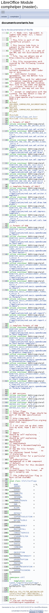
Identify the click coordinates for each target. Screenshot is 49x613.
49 (4, 281)
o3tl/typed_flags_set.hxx (23, 117)
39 (4, 206)
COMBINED (18, 547)
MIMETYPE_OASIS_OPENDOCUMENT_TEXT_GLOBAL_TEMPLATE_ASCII (27, 339)
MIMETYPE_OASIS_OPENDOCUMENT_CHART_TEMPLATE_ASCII (27, 375)
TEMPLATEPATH (20, 501)
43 (4, 227)
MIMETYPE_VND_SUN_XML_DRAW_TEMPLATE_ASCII (27, 200)
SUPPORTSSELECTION (23, 517)
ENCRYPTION (19, 552)
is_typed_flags (16, 584)
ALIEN (16, 508)
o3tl (22, 577)
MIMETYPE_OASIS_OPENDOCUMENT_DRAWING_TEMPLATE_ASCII (27, 348)
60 (4, 363)
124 (4, 581)
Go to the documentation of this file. (17, 30)
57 (4, 336)
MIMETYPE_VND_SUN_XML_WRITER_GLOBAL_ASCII (27, 143)
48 (4, 272)
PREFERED (18, 563)
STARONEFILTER (21, 536)
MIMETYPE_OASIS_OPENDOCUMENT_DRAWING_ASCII (27, 257)
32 (4, 169)
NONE (16, 485)
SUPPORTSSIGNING (22, 570)
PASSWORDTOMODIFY (22, 556)
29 (4, 149)
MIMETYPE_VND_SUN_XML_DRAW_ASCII (26, 151)
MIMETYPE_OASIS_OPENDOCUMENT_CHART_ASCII (27, 284)
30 (4, 154)
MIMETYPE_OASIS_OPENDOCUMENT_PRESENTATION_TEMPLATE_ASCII (27, 357)
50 (4, 290)
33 (4, 174)
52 (4, 308)
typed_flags (15, 583)
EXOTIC (17, 543)
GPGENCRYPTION (21, 559)
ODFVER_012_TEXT (17, 404)
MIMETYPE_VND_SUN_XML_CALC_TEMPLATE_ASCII (27, 218)
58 (4, 345)
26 (4, 124)
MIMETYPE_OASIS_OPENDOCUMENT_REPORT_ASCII (27, 310)
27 (4, 131)
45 (4, 245)
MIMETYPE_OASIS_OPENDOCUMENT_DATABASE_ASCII (27, 301)
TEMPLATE (18, 493)
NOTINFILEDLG (20, 520)
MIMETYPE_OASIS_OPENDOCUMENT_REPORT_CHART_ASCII (27, 318)
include (4, 16)
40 (4, 215)
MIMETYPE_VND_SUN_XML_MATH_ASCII (26, 176)
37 (4, 188)
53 (4, 315)
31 (4, 163)
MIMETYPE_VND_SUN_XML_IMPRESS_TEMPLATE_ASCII (27, 209)
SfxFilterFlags (29, 481)
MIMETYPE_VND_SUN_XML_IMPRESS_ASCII (27, 156)
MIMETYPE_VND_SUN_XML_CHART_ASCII (26, 170)
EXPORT (17, 490)
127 (4, 592)
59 (4, 354)
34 (4, 179)
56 (4, 327)
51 (4, 299)
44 (4, 236)
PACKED (17, 540)
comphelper (14, 16)
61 (4, 372)
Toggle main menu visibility (3, 11)
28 (4, 140)
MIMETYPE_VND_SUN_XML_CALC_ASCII (26, 165)
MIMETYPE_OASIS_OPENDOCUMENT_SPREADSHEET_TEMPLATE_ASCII (27, 366)
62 (4, 381)
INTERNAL (18, 497)
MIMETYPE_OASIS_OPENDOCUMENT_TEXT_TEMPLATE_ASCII (27, 330)
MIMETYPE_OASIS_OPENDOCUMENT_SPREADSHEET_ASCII (27, 275)
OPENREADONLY (20, 526)
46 (4, 254)
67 (4, 399)
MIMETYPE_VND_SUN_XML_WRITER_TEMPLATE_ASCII (27, 191)
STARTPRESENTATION (23, 567)
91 (4, 481)
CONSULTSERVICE (21, 533)
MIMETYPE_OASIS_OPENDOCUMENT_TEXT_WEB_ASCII (27, 239)
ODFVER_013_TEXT (17, 408)
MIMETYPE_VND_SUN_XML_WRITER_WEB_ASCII (27, 134)
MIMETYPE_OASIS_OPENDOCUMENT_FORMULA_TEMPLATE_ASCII (27, 384)
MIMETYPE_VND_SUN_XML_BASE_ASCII (26, 181)
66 (4, 395)
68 (4, 402)
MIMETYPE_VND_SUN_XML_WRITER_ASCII (27, 126)
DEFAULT (18, 513)
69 (4, 406)
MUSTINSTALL (20, 529)
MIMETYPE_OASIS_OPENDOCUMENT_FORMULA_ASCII (27, 293)
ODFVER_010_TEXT (17, 397)
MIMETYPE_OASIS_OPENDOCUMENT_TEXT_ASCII (27, 230)
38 (4, 197)
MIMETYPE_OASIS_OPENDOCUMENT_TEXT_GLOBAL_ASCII (27, 248)
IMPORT (17, 486)
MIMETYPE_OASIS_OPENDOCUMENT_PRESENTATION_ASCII (27, 266)
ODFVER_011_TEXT (17, 401)
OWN (15, 504)
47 (4, 263)
